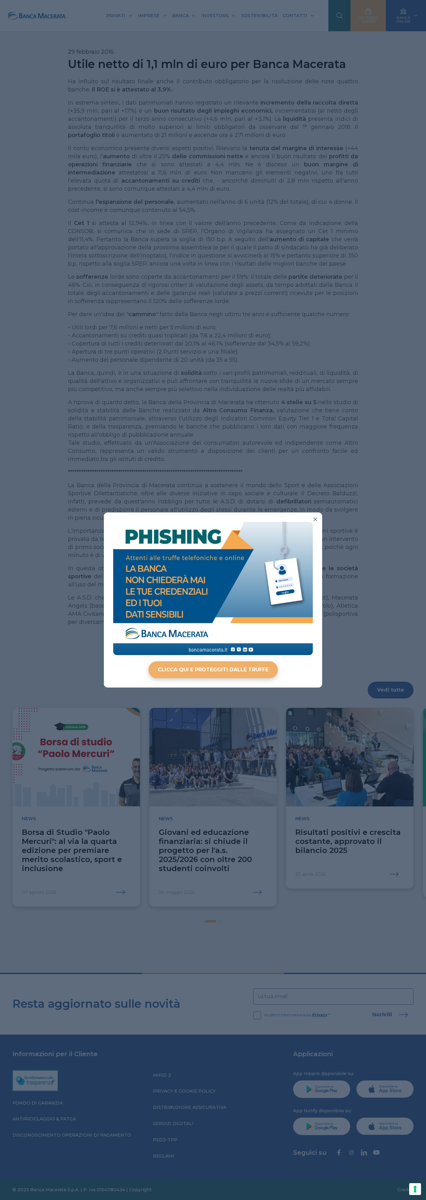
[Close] (315, 519)
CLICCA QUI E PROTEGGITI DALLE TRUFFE (213, 670)
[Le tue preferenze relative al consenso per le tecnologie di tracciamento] (415, 1189)
